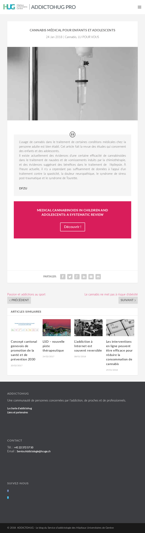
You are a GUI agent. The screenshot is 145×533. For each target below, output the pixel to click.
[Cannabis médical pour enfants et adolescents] (72, 84)
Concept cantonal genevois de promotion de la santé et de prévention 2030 (24, 350)
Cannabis (70, 37)
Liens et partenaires (17, 412)
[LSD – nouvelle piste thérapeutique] (57, 327)
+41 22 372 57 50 (23, 447)
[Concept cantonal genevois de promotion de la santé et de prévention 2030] (25, 327)
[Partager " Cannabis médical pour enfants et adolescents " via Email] (91, 276)
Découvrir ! (72, 227)
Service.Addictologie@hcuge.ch (34, 451)
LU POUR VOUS (88, 37)
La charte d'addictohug (19, 408)
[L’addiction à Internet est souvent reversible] (88, 327)
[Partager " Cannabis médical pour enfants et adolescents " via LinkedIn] (84, 276)
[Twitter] (8, 497)
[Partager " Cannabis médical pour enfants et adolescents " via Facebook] (62, 276)
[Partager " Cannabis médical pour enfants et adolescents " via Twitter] (69, 276)
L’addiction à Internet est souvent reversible (88, 346)
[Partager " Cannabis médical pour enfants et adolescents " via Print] (98, 276)
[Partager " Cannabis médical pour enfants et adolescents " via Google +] (76, 276)
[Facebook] (8, 491)
